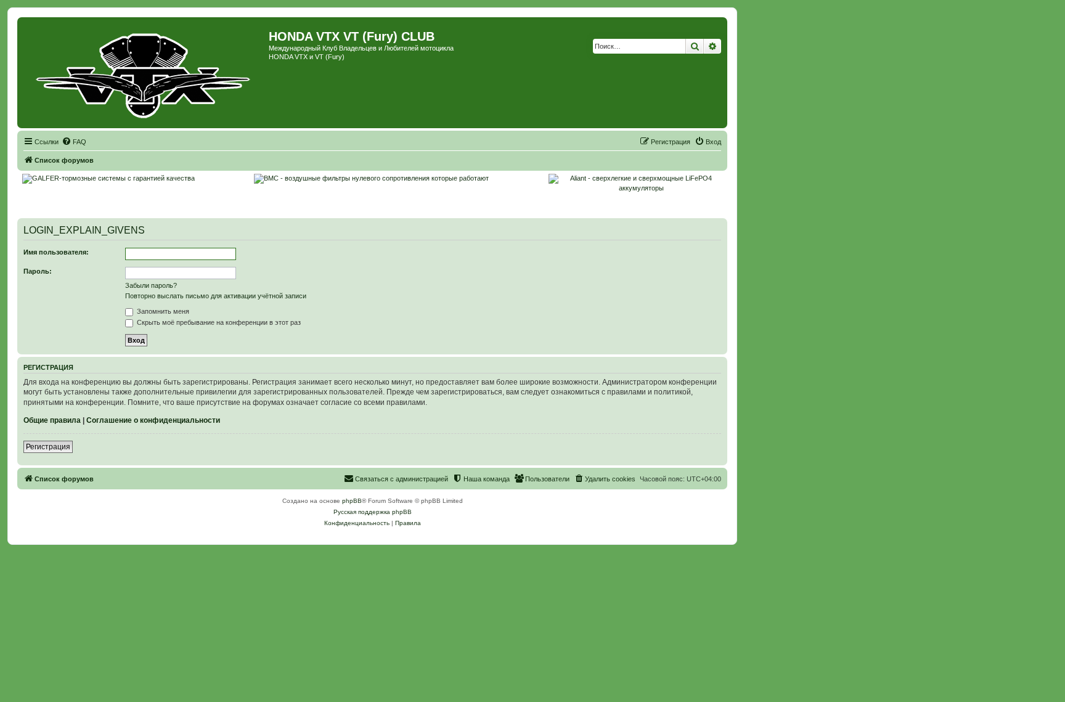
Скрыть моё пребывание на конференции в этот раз (218, 322)
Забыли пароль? (151, 285)
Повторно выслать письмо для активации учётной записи (215, 296)
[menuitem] (74, 141)
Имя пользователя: (56, 252)
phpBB (352, 500)
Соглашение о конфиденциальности (153, 420)
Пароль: (37, 271)
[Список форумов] (144, 72)
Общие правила (52, 420)
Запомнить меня (162, 311)
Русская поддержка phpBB (372, 511)
